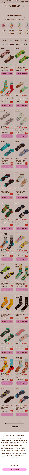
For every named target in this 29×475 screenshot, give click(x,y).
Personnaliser (15, 465)
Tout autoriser (14, 469)
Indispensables (14, 461)
